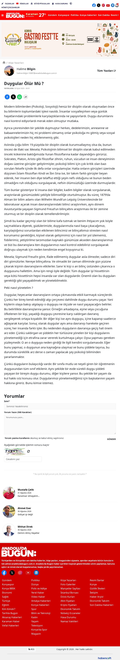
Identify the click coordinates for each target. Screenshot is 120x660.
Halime (26, 69)
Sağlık (5, 596)
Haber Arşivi (96, 596)
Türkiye (6, 600)
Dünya (34, 584)
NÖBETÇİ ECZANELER (10, 7)
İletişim (94, 592)
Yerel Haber (37, 592)
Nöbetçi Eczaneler (70, 613)
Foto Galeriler (68, 584)
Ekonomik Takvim (70, 609)
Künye (93, 584)
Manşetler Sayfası (70, 588)
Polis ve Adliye (39, 588)
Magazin (36, 633)
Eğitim (5, 605)
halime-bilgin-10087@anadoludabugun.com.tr (37, 73)
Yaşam (34, 621)
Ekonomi (7, 592)
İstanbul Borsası (69, 592)
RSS (32, 649)
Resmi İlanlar (97, 580)
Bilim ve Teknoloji (40, 613)
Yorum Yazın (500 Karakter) (18, 412)
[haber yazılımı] (104, 657)
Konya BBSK (8, 588)
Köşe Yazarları (15, 62)
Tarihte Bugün (10, 613)
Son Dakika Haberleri (101, 605)
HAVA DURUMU (61, 3)
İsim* (7, 401)
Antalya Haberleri (40, 600)
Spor (34, 609)
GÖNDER (111, 439)
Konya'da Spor (39, 629)
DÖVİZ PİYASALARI (42, 3)
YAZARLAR (9, 3)
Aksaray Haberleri (12, 617)
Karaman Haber (11, 621)
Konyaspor (8, 584)
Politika (35, 580)
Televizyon (37, 625)
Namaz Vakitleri (69, 621)
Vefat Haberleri (10, 625)
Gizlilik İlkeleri (97, 588)
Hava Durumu (68, 617)
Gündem (7, 580)
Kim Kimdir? (8, 609)
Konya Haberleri (40, 605)
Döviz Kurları (68, 596)
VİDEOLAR (24, 3)
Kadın (34, 617)
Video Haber (38, 596)
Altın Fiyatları (68, 600)
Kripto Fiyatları (69, 605)
